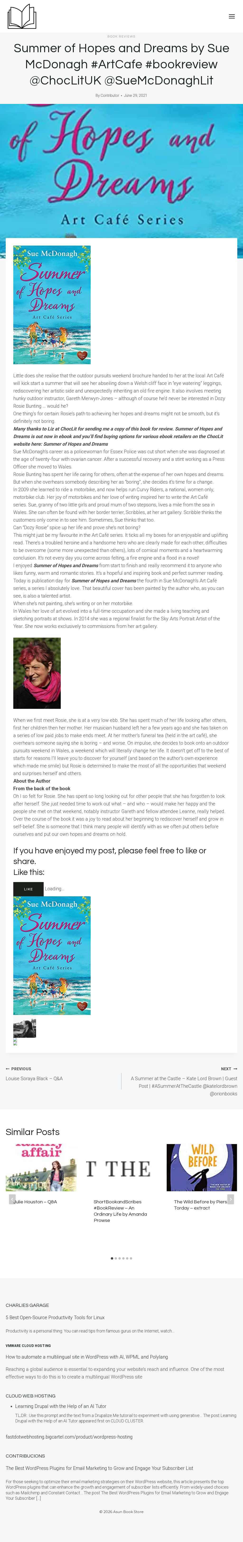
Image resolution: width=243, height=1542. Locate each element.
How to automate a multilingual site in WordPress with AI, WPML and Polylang (87, 1357)
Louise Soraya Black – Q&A (34, 1074)
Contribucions (25, 1456)
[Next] (230, 1199)
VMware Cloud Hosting (28, 1346)
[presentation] (41, 1167)
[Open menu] (231, 16)
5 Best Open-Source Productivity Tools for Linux (55, 1317)
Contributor (110, 95)
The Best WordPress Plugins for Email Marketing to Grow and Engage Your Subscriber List (99, 1468)
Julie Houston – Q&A (35, 1202)
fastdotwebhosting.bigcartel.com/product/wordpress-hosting (69, 1437)
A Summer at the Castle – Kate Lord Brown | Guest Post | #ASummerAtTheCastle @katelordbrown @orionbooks (184, 1082)
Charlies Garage (27, 1305)
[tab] (112, 1258)
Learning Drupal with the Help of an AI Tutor (60, 1406)
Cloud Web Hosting (31, 1396)
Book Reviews (121, 36)
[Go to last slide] (12, 1199)
